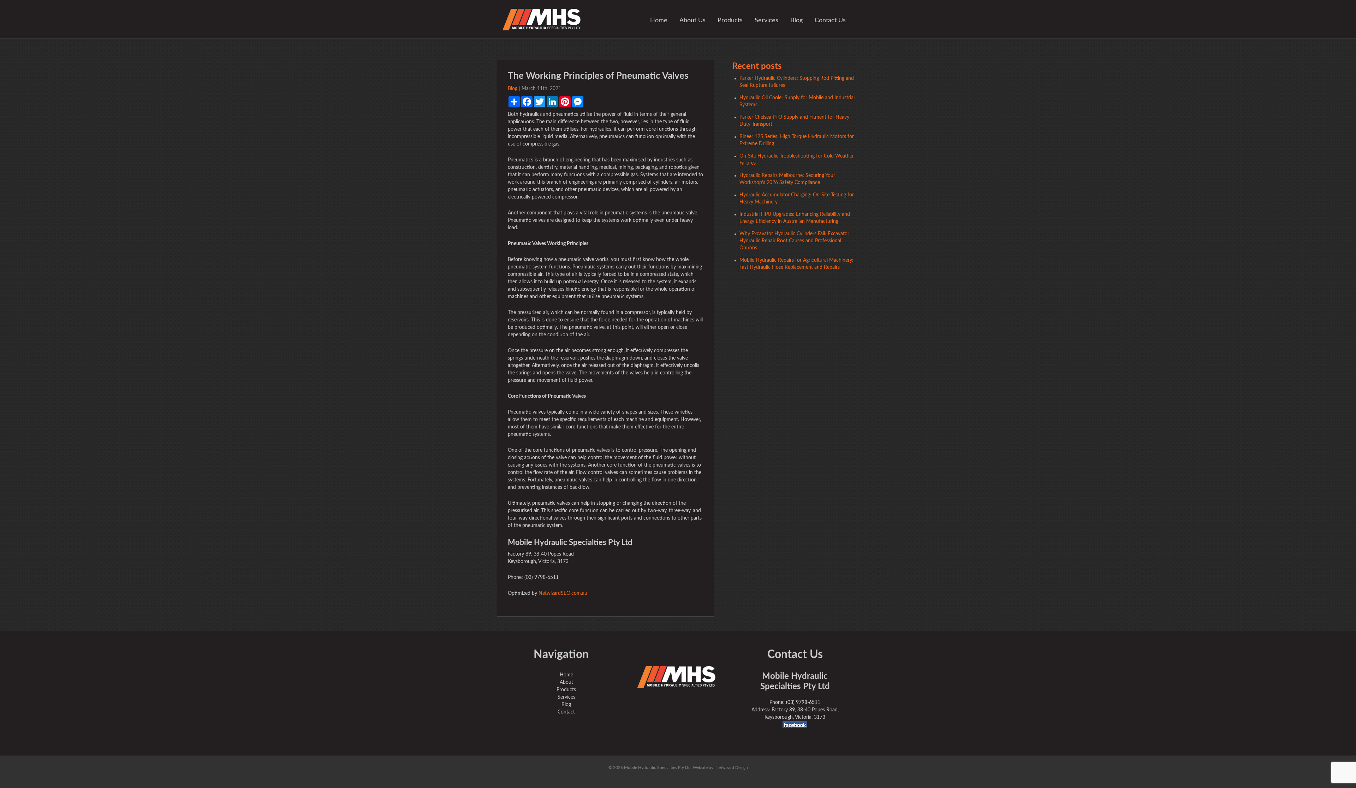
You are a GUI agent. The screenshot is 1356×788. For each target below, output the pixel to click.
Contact (566, 712)
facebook (795, 724)
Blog (796, 20)
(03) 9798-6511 (803, 702)
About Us (692, 20)
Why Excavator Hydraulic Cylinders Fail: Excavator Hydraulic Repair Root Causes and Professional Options (794, 240)
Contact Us (830, 20)
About (566, 682)
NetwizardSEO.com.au (563, 593)
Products (730, 20)
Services (766, 20)
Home (658, 20)
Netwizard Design (731, 767)
